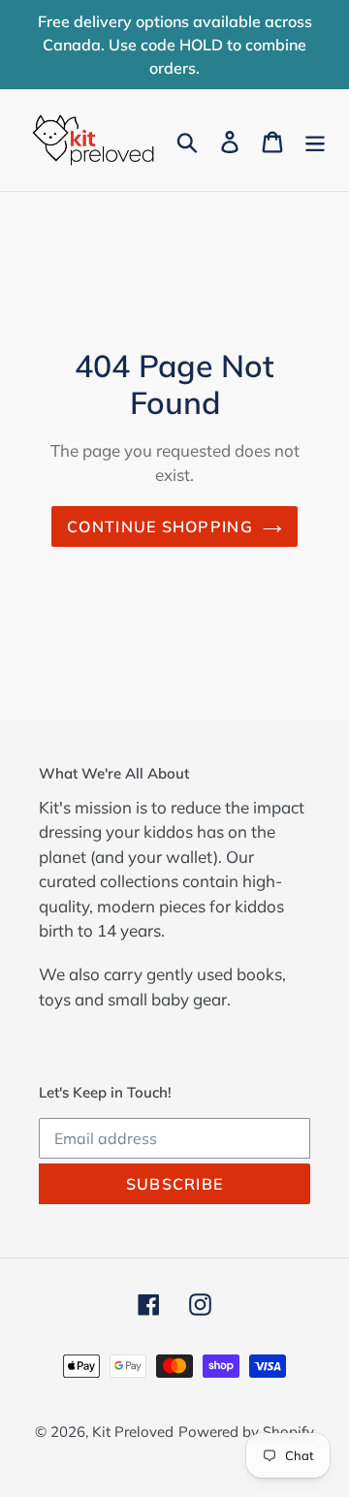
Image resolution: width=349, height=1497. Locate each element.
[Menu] (315, 140)
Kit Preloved (133, 1431)
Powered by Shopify (246, 1431)
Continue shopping (160, 526)
